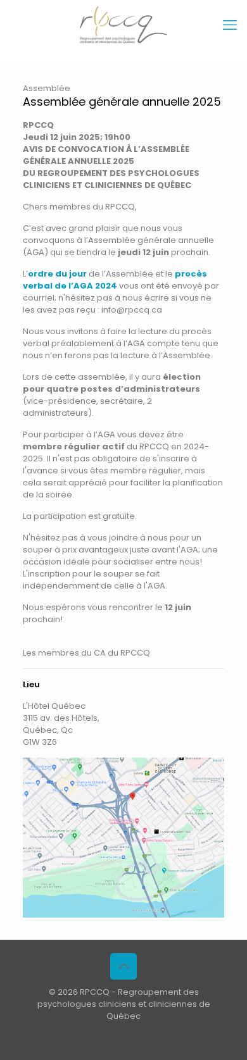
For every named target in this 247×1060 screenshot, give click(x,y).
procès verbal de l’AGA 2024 (115, 280)
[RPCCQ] (123, 25)
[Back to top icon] (123, 966)
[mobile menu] (230, 25)
